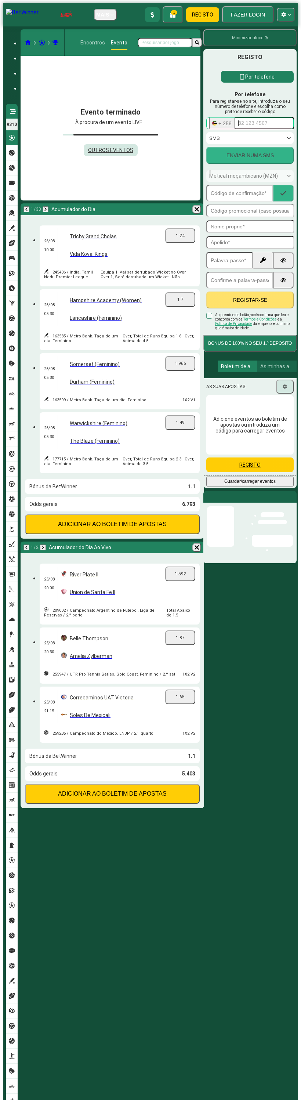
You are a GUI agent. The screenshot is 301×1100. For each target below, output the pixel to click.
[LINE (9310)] (27, 42)
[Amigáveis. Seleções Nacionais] (55, 42)
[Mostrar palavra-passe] (283, 260)
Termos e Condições (260, 319)
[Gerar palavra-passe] (263, 260)
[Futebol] (41, 42)
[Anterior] (26, 209)
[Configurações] (285, 387)
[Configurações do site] (286, 15)
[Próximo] (45, 209)
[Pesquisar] (197, 42)
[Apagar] (196, 209)
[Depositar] (152, 14)
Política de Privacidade (233, 324)
